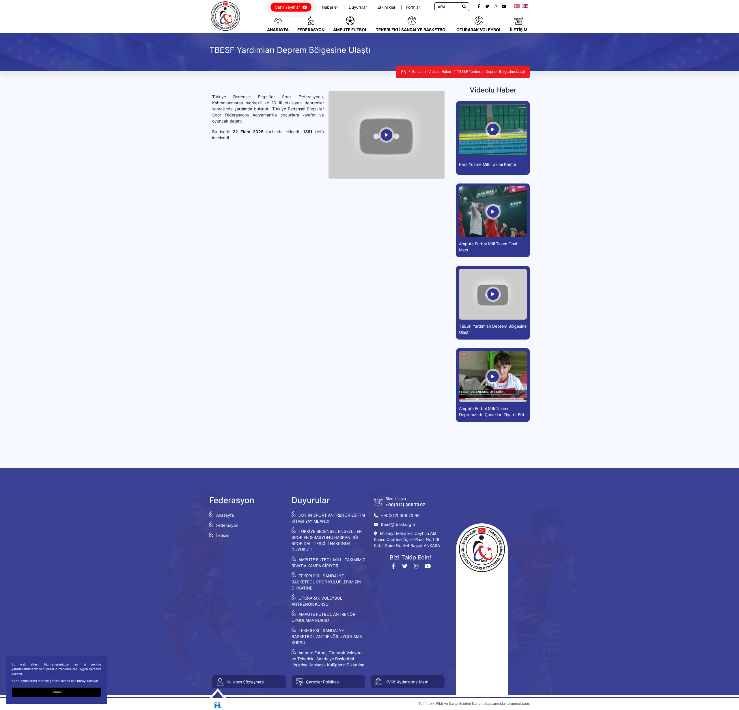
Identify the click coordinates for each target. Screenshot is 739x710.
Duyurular (358, 7)
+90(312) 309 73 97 (405, 504)
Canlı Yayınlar (288, 7)
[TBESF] (403, 72)
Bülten (417, 71)
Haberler (330, 7)
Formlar (413, 7)
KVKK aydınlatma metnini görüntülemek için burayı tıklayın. (55, 681)
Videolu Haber (439, 71)
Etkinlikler (387, 7)
